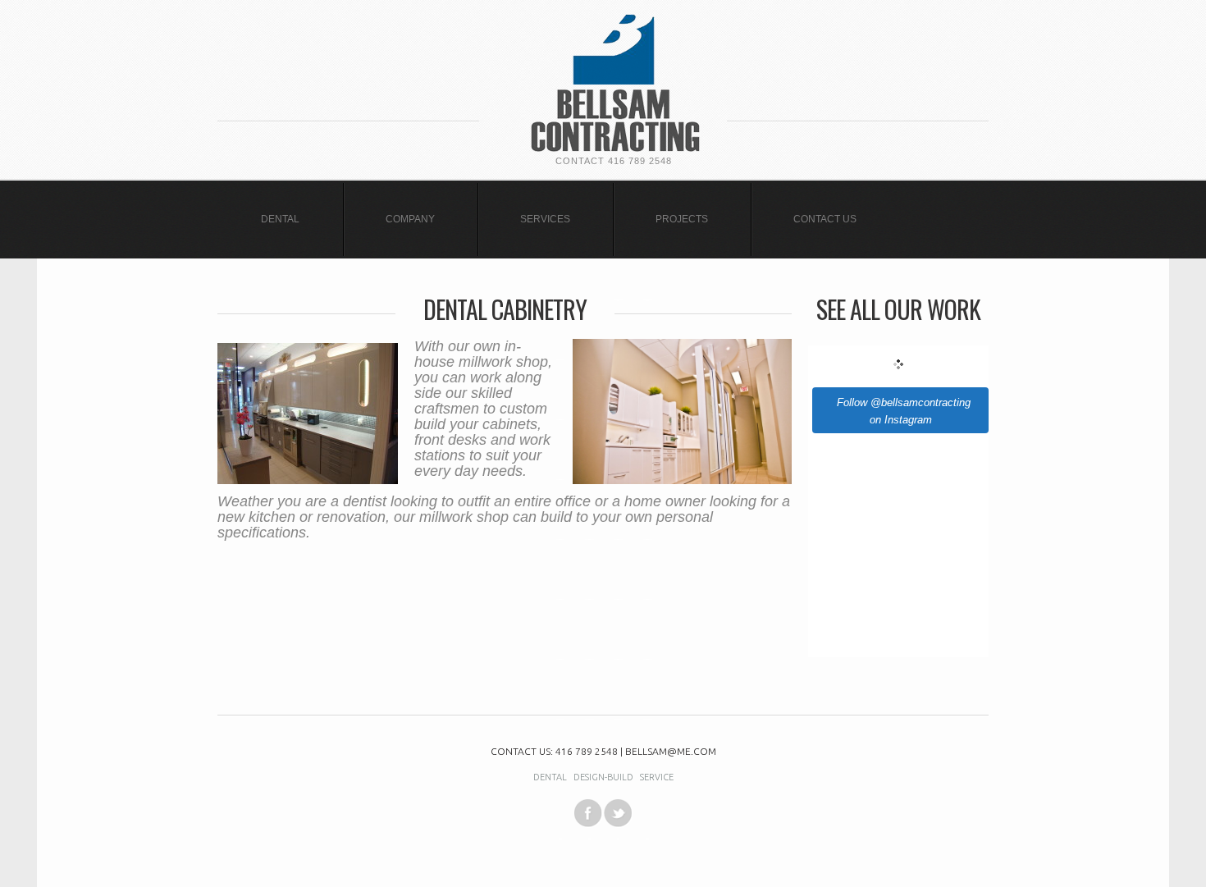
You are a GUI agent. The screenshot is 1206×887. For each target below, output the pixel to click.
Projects (682, 219)
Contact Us (825, 219)
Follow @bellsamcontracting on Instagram (904, 411)
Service (657, 777)
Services (545, 219)
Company (410, 219)
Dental (280, 219)
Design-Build (603, 777)
